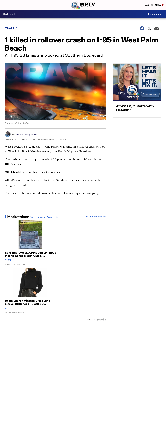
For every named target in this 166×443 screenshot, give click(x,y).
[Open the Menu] (4, 5)
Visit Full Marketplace (95, 217)
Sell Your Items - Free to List (44, 217)
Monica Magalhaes (26, 134)
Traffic (11, 28)
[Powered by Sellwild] (101, 319)
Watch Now (153, 4)
